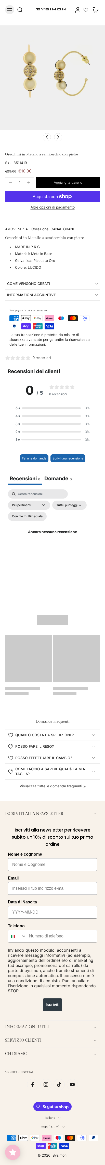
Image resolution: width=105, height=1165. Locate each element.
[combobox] (17, 936)
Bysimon (59, 1155)
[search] (19, 10)
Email (13, 878)
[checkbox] (27, 516)
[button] (68, 182)
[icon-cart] (94, 9)
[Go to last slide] (47, 137)
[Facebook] (32, 1084)
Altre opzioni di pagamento (53, 207)
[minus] (10, 183)
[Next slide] (58, 137)
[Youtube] (72, 1084)
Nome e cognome (25, 854)
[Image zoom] (52, 77)
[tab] (58, 479)
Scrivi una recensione (67, 458)
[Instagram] (45, 1084)
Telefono (16, 926)
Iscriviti (52, 1004)
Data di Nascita (22, 902)
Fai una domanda (34, 458)
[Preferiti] (86, 9)
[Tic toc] (59, 1084)
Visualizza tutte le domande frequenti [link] (51, 786)
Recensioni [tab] (25, 478)
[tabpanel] (52, 538)
